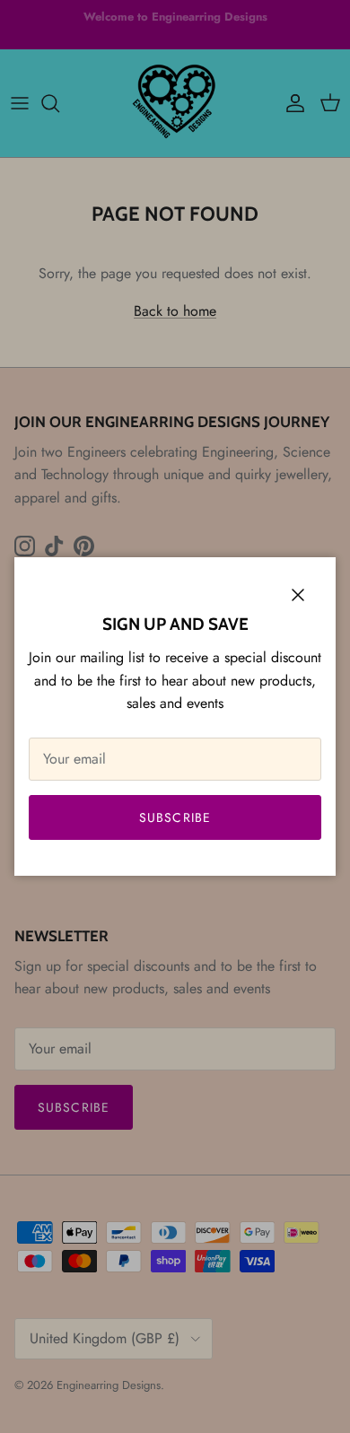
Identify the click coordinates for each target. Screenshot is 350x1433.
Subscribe (175, 817)
